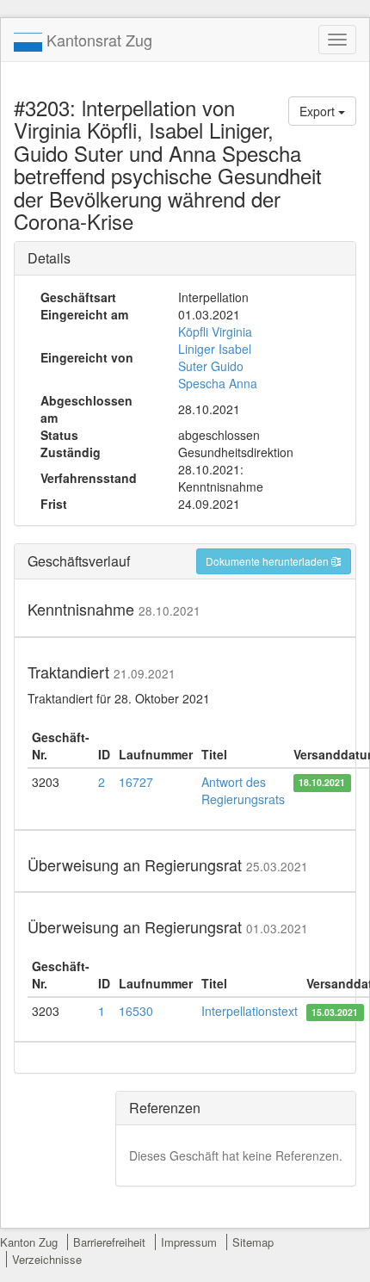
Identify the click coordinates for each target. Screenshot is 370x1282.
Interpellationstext (249, 1010)
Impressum (189, 1242)
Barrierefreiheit (109, 1242)
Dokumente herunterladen (268, 561)
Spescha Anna (217, 383)
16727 (136, 781)
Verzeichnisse (47, 1259)
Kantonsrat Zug (97, 39)
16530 (136, 1010)
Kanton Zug (29, 1242)
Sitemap (253, 1242)
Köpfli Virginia (215, 331)
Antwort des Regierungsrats (243, 790)
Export (318, 111)
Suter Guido (211, 366)
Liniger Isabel (214, 348)
